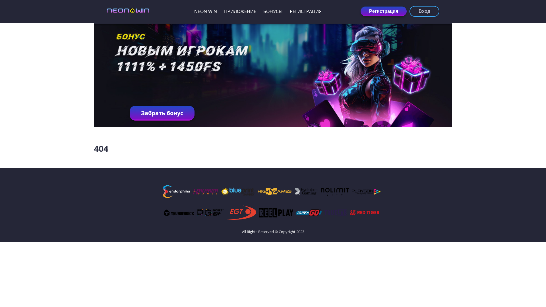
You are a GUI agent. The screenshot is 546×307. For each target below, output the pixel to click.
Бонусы (273, 11)
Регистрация (306, 11)
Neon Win (205, 11)
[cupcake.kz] (128, 11)
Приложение (240, 11)
